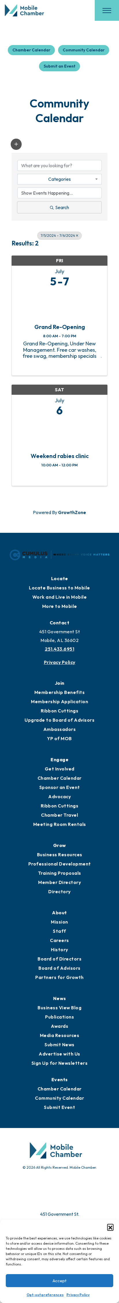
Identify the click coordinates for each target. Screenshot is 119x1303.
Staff (59, 931)
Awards (59, 1026)
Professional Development (59, 864)
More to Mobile (59, 606)
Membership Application (59, 701)
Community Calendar (84, 50)
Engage (59, 759)
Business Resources (59, 854)
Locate (59, 578)
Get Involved (60, 769)
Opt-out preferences (45, 1295)
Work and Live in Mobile (59, 597)
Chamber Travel (59, 815)
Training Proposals (59, 873)
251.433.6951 (59, 649)
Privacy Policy (78, 1295)
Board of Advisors (59, 968)
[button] (110, 1227)
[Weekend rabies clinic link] (59, 433)
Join (59, 683)
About (59, 912)
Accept (59, 1280)
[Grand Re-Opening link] (59, 303)
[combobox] (59, 179)
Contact (60, 623)
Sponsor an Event (59, 787)
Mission (59, 922)
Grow (59, 845)
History (59, 949)
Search (62, 207)
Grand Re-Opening (59, 326)
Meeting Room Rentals (59, 824)
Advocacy (59, 796)
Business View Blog (59, 1007)
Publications (59, 1017)
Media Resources (59, 1035)
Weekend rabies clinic (60, 456)
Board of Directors (59, 959)
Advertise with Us (59, 1054)
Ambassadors (59, 729)
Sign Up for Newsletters (59, 1063)
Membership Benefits (59, 692)
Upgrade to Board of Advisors (59, 720)
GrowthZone (72, 512)
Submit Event (59, 1107)
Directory (59, 891)
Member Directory (59, 882)
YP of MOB (59, 738)
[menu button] (107, 10)
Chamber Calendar (31, 50)
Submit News (59, 1044)
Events (59, 1079)
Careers (59, 940)
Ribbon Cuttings (60, 711)
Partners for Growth (59, 977)
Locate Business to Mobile (59, 588)
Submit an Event (59, 66)
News (59, 998)
